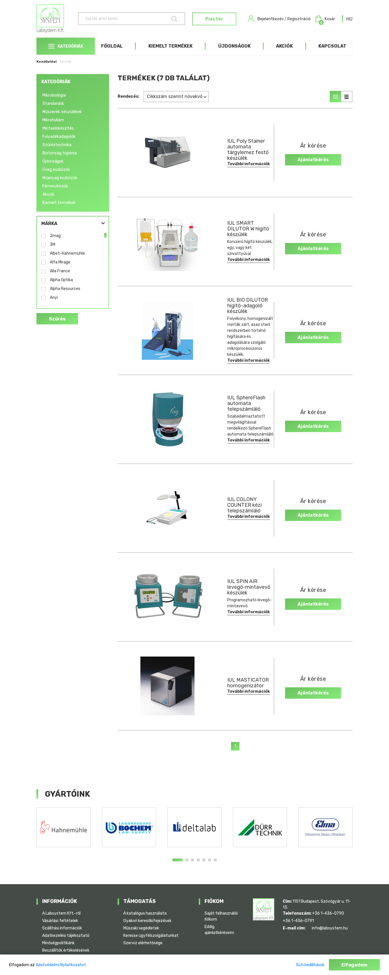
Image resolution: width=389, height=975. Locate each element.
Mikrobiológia (54, 95)
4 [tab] (198, 860)
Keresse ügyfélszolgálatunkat (151, 935)
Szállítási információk (62, 928)
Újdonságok (234, 46)
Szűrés (57, 319)
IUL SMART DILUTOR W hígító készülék (248, 228)
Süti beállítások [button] (310, 964)
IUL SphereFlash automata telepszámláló (246, 403)
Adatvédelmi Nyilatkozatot (61, 964)
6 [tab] (209, 860)
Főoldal (112, 46)
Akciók (284, 46)
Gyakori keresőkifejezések (147, 920)
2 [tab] (186, 860)
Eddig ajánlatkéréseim (219, 929)
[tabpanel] (63, 827)
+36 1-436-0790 (328, 913)
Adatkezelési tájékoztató (65, 935)
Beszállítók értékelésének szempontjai (65, 953)
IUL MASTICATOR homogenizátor (248, 682)
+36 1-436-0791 (298, 920)
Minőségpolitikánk (58, 943)
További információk (248, 164)
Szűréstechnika (56, 144)
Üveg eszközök (56, 169)
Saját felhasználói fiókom (221, 916)
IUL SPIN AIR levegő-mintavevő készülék (248, 587)
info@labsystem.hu (330, 928)
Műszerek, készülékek (62, 111)
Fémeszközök (55, 186)
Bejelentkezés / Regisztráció (284, 19)
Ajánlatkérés (313, 159)
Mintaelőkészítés (58, 128)
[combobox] (349, 19)
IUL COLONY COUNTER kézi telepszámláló (244, 505)
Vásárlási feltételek (60, 920)
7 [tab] (215, 860)
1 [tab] (178, 860)
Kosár (327, 19)
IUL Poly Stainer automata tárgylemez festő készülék (248, 149)
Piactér (214, 19)
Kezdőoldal (46, 62)
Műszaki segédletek (141, 928)
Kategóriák (70, 46)
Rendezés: (128, 96)
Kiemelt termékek (170, 46)
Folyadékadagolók (58, 136)
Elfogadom (354, 965)
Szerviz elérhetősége (143, 943)
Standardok (53, 103)
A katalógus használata (145, 913)
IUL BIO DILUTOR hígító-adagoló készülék (247, 305)
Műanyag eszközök (59, 177)
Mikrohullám (53, 120)
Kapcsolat (332, 46)
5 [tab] (203, 860)
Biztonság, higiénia (59, 153)
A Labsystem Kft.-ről (61, 913)
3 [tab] (192, 860)
